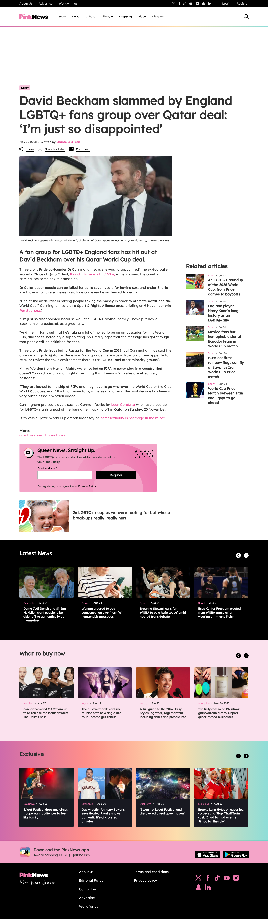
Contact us (88, 889)
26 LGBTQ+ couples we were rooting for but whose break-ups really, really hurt (121, 515)
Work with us (68, 3)
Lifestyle (107, 16)
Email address (52, 468)
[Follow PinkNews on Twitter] (198, 879)
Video (142, 16)
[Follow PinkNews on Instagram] (236, 879)
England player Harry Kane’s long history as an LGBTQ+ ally (223, 313)
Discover (158, 16)
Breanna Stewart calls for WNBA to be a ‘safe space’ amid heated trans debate (163, 612)
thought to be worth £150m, (92, 274)
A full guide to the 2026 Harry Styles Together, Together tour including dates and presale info (163, 713)
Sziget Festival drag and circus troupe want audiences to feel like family (45, 813)
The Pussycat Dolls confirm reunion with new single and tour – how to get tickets (102, 713)
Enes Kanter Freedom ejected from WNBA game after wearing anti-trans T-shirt (219, 612)
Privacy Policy (87, 486)
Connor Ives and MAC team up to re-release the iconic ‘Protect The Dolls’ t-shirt (45, 713)
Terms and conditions (151, 872)
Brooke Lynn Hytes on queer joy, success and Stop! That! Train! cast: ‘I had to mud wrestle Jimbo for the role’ (221, 815)
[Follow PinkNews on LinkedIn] (210, 3)
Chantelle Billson (68, 142)
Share (30, 149)
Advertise (46, 3)
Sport (25, 88)
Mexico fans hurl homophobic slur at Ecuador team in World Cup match (224, 339)
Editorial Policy (91, 880)
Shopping (125, 16)
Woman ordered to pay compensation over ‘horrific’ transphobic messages (102, 612)
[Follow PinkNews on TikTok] (217, 879)
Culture (90, 16)
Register (243, 3)
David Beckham (30, 435)
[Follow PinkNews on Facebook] (208, 879)
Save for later (55, 149)
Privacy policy (145, 880)
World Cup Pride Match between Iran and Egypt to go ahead (225, 395)
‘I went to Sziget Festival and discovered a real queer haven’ (162, 811)
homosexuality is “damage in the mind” (132, 418)
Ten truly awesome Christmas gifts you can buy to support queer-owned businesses (219, 713)
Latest (61, 16)
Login (226, 3)
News (75, 16)
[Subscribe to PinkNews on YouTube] (226, 879)
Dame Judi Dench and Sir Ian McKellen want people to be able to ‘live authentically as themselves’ (44, 614)
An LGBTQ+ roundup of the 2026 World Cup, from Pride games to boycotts (225, 287)
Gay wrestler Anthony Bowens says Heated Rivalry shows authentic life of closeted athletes (103, 815)
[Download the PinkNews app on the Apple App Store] (207, 854)
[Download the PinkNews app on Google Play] (236, 854)
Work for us (88, 906)
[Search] (246, 16)
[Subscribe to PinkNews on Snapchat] (198, 888)
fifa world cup (55, 435)
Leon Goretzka (123, 405)
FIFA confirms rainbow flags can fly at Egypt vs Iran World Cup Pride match (226, 367)
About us (86, 872)
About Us (25, 3)
